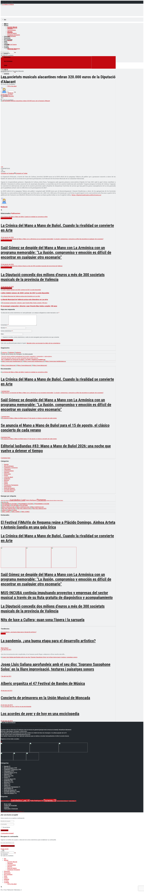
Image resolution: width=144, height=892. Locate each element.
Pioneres (41, 499)
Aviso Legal (7, 804)
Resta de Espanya (12, 44)
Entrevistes (7, 36)
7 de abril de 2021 (6, 676)
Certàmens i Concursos (11, 467)
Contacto (6, 807)
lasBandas (6, 44)
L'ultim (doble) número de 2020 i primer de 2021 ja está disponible (25, 293)
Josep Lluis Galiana (5, 500)
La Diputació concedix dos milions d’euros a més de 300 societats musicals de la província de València (53, 277)
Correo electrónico (6, 331)
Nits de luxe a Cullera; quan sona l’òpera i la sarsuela (42, 619)
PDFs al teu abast (12, 49)
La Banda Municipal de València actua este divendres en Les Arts (24, 299)
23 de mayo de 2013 (7, 705)
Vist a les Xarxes (9, 491)
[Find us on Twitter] (1, 742)
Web (2, 334)
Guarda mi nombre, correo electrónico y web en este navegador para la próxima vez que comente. (31, 337)
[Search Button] (15, 52)
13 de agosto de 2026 (7, 286)
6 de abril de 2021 (6, 649)
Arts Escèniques (8, 61)
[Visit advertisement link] (2, 69)
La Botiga (6, 47)
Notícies (6, 23)
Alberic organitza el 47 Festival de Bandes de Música (43, 683)
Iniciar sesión (4, 849)
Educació (9, 31)
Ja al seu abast (8, 477)
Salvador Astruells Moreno (51, 500)
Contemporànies (11, 36)
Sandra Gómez (60, 500)
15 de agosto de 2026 (7, 264)
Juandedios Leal (17, 500)
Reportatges (7, 57)
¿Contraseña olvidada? (7, 833)
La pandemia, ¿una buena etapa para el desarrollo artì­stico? (48, 640)
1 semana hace (5, 391)
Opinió (5, 65)
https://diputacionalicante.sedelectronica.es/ (86, 195)
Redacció (10, 93)
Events (6, 43)
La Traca (6, 46)
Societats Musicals (12, 27)
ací (44, 359)
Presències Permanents (13, 35)
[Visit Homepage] (7, 4)
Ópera (6, 482)
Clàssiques (10, 28)
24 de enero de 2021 (7, 94)
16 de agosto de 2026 (7, 237)
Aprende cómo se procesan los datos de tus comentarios (43, 343)
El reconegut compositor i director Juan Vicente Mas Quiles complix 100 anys (29, 306)
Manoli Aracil (4, 648)
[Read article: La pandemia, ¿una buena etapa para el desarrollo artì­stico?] (58, 632)
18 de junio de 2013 (6, 690)
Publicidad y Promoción (11, 808)
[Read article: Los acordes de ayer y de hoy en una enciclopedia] (58, 706)
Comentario (4, 325)
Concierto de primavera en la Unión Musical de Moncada (45, 697)
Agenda (6, 464)
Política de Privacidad (10, 805)
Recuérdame (6, 827)
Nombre (3, 328)
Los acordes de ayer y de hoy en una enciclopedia (40, 713)
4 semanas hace (5, 437)
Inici (5, 19)
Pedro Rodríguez (31, 500)
